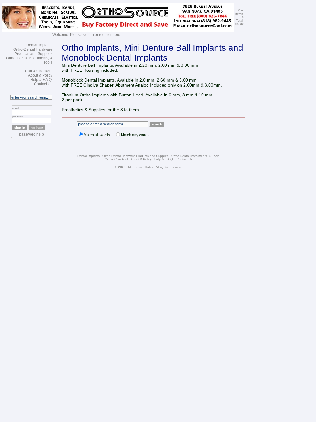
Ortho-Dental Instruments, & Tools (195, 156)
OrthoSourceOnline (140, 167)
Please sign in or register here (95, 34)
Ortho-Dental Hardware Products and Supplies (32, 51)
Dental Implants (39, 45)
